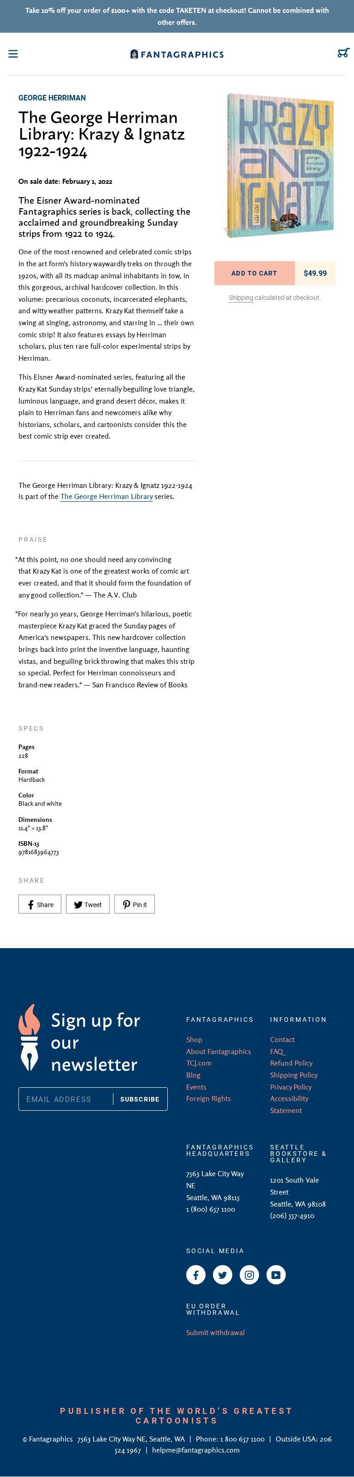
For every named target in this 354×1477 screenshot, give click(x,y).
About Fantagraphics (218, 1051)
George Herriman (52, 97)
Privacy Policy (291, 1086)
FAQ (276, 1051)
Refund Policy (291, 1062)
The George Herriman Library (106, 496)
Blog (193, 1074)
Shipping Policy (294, 1074)
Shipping (241, 297)
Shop (194, 1039)
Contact (282, 1039)
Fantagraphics (52, 1438)
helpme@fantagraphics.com (196, 1449)
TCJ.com (199, 1062)
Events (196, 1086)
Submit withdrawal (215, 1332)
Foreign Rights (208, 1098)
